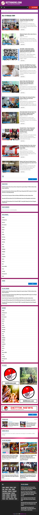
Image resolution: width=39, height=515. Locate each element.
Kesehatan (14, 491)
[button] (1, 7)
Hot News (4, 57)
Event (7, 155)
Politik (7, 106)
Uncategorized (4, 273)
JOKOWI (13, 489)
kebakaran (9, 491)
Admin (22, 36)
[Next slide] (36, 419)
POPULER (14, 57)
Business (13, 56)
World (3, 276)
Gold (3, 489)
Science (8, 171)
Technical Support (23, 52)
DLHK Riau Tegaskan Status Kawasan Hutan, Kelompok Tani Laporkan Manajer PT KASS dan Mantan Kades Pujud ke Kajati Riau (10, 456)
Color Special (5, 75)
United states (11, 498)
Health (4, 138)
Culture (9, 75)
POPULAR (10, 57)
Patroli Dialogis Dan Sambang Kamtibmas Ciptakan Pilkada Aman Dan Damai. (10, 102)
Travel (3, 268)
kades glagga (5, 491)
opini (8, 57)
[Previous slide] (35, 419)
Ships (12, 497)
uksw (7, 498)
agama (4, 487)
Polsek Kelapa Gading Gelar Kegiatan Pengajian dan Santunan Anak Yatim (10, 24)
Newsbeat (4, 122)
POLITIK (4, 495)
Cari (3, 176)
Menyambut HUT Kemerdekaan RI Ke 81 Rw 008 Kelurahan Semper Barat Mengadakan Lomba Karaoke (18, 198)
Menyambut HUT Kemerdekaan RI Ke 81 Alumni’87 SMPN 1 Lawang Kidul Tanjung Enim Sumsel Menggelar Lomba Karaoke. (23, 424)
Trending (4, 59)
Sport (15, 497)
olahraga (8, 122)
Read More (23, 29)
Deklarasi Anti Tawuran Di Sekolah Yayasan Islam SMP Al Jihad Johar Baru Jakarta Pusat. (10, 166)
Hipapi (10, 489)
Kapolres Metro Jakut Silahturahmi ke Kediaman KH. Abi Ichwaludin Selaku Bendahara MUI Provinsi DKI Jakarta (10, 87)
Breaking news (8, 43)
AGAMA (4, 43)
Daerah (4, 155)
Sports (3, 259)
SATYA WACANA (13, 495)
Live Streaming (34, 7)
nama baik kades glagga (6, 493)
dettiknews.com (14, 2)
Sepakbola (4, 91)
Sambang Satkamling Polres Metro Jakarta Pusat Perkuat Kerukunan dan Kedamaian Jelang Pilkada (10, 151)
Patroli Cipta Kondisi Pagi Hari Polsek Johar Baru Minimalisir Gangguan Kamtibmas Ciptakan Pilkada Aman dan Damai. (10, 118)
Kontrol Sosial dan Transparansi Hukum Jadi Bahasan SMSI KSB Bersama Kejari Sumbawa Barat (17, 195)
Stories (8, 91)
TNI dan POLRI (4, 266)
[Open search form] (27, 7)
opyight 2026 (16, 513)
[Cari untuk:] (15, 284)
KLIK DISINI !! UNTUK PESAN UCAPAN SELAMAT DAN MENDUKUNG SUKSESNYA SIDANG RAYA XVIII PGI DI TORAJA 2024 (10, 54)
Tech (3, 264)
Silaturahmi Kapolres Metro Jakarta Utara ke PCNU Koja (10, 39)
